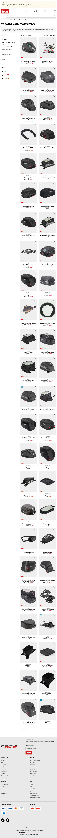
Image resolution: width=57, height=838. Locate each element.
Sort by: (45, 35)
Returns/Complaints (5, 775)
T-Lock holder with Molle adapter (47, 609)
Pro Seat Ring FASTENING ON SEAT (47, 495)
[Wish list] (45, 11)
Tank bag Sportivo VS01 (28, 352)
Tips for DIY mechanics (34, 766)
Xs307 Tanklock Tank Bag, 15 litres (47, 352)
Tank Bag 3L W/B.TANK (47, 552)
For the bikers (32, 775)
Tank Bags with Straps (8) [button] (7, 52)
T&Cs (31, 786)
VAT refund (3, 791)
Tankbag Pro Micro (47, 294)
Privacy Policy (33, 788)
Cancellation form (33, 793)
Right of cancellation (34, 791)
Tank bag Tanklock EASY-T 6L (28, 90)
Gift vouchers (4, 771)
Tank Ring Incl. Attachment (47, 61)
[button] (54, 16)
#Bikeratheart (33, 769)
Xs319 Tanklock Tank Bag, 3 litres (47, 264)
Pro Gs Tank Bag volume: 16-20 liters (47, 467)
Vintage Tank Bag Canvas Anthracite (28, 323)
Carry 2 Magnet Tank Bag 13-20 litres (47, 409)
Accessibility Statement (35, 795)
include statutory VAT (22, 830)
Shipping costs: (22, 832)
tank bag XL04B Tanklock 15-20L (28, 722)
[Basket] (54, 11)
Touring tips (32, 762)
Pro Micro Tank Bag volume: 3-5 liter (47, 147)
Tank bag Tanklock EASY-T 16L (28, 409)
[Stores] (26, 11)
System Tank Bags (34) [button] (7, 49)
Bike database (4, 766)
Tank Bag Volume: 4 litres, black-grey (47, 177)
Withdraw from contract (6, 778)
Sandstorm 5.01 (28, 665)
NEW (6, 71)
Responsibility (4, 793)
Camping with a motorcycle (35, 778)
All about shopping (5, 788)
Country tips (32, 764)
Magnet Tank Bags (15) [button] (7, 46)
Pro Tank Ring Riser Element (47, 665)
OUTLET (6, 78)
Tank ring (47, 637)
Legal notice (32, 784)
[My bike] (35, 11)
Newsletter (3, 769)
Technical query (4, 764)
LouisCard (3, 773)
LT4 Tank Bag (47, 722)
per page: (28, 35)
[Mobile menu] (2, 16)
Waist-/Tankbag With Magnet (28, 552)
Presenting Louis (4, 784)
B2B (2, 762)
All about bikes (33, 773)
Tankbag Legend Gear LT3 (28, 467)
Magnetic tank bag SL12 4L (28, 495)
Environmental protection (35, 797)
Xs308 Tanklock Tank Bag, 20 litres (28, 609)
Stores (2, 786)
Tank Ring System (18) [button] (7, 54)
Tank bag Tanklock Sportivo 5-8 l (28, 206)
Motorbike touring (33, 771)
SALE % (6, 74)
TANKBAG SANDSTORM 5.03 (47, 693)
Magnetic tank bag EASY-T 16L (47, 380)
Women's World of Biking (35, 760)
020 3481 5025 (10, 747)
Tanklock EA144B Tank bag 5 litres (28, 637)
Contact (3, 760)
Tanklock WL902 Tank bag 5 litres (47, 90)
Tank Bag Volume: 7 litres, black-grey (47, 235)
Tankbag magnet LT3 (47, 118)
